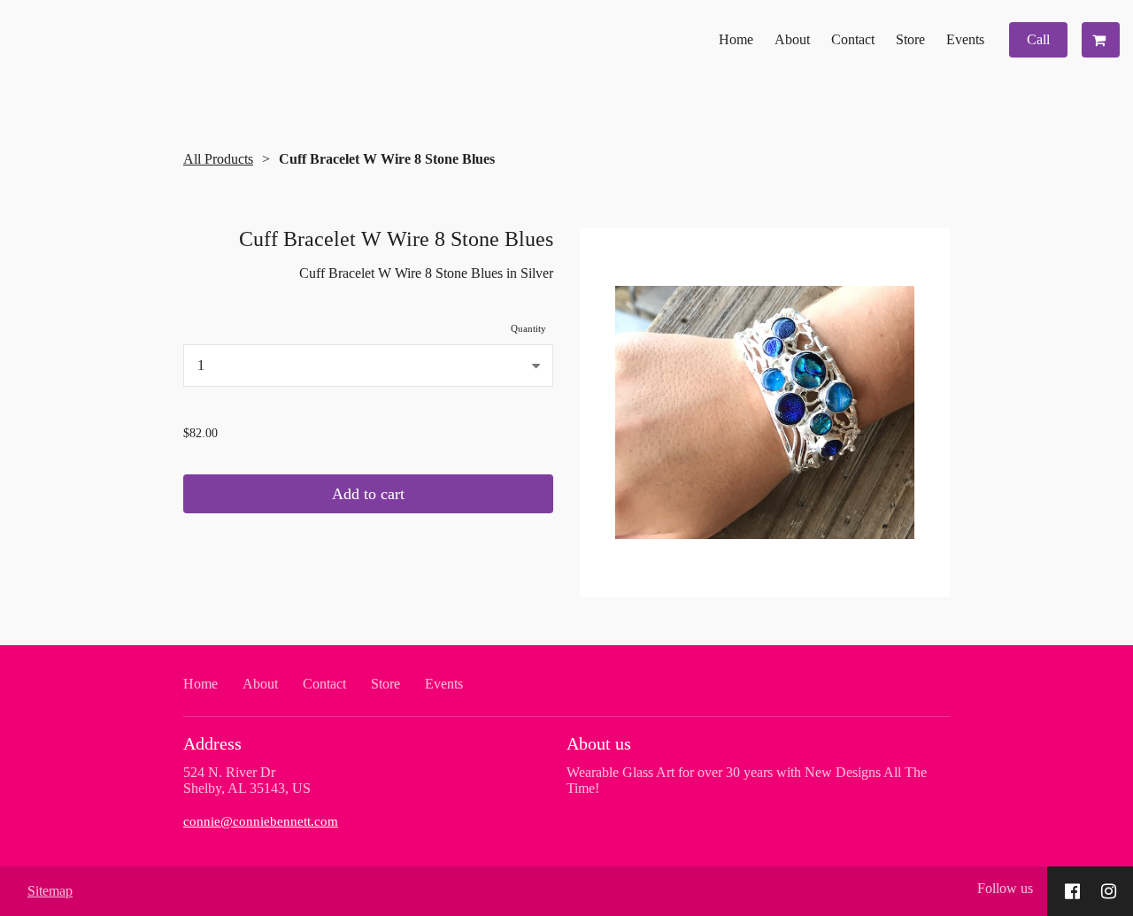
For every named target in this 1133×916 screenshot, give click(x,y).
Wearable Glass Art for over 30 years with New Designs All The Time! (746, 780)
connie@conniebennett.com (260, 820)
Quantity (528, 328)
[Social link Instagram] (1108, 891)
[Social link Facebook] (1072, 891)
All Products (218, 158)
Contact (853, 39)
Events (965, 39)
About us (598, 743)
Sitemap (50, 890)
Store (910, 39)
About (792, 39)
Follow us (1005, 888)
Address (212, 743)
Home (736, 39)
